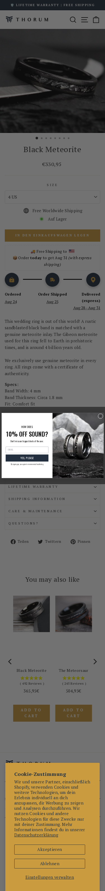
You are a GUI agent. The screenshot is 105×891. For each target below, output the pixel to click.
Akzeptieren (49, 849)
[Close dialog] (100, 416)
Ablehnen (49, 863)
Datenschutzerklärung (36, 835)
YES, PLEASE (27, 458)
